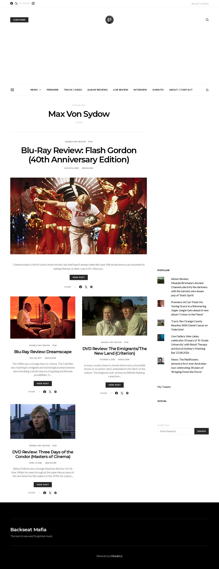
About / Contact (200, 3)
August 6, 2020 (71, 168)
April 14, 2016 (35, 463)
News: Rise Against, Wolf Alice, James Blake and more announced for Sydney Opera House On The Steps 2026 (149, 136)
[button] (207, 89)
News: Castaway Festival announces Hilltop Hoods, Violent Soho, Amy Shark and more (111, 134)
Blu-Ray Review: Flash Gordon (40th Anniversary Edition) (79, 154)
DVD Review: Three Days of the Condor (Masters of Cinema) (42, 454)
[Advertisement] (109, 58)
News (34, 89)
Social (162, 401)
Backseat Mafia (28, 529)
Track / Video (73, 89)
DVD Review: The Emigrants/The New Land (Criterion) (114, 351)
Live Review (120, 89)
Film (90, 142)
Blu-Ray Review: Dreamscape (43, 351)
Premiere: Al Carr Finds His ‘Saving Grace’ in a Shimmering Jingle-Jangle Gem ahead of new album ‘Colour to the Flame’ (188, 136)
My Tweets (164, 386)
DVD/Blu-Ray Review (39, 345)
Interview (140, 89)
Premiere (52, 89)
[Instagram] (33, 3)
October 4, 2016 (107, 359)
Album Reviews (97, 89)
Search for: (163, 425)
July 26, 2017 (36, 358)
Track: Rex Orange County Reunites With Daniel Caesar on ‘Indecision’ (189, 325)
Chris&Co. (117, 556)
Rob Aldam (87, 168)
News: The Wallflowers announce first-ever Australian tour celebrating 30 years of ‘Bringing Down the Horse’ (72, 136)
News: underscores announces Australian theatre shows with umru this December (33, 134)
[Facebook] (11, 3)
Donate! (158, 89)
